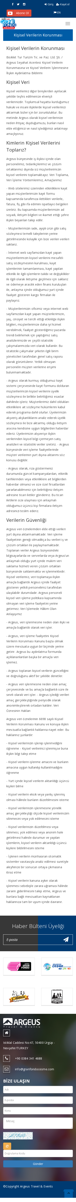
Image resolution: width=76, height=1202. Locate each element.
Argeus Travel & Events (36, 1186)
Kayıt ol (64, 4)
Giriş (50, 4)
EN (59, 12)
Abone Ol (22, 13)
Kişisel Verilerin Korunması (38, 35)
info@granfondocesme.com (34, 1069)
